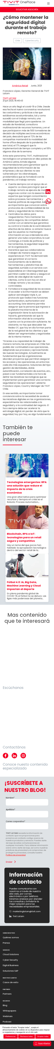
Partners (7, 993)
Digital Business (11, 965)
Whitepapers (9, 1010)
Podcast (7, 1021)
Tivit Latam (18, 916)
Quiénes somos (11, 937)
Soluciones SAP (10, 970)
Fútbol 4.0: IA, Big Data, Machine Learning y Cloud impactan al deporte (24, 585)
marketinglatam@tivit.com (27, 911)
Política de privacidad (16, 855)
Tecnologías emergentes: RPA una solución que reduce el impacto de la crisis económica (27, 487)
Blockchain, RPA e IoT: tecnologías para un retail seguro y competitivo (24, 537)
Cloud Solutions (11, 954)
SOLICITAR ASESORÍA (27, 9)
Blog (5, 1005)
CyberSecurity (32, 40)
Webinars (7, 1016)
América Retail (20, 85)
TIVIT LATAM (9, 98)
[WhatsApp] (48, 201)
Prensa (6, 943)
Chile (17, 40)
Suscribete (44, 1043)
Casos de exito (10, 982)
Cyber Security (10, 960)
